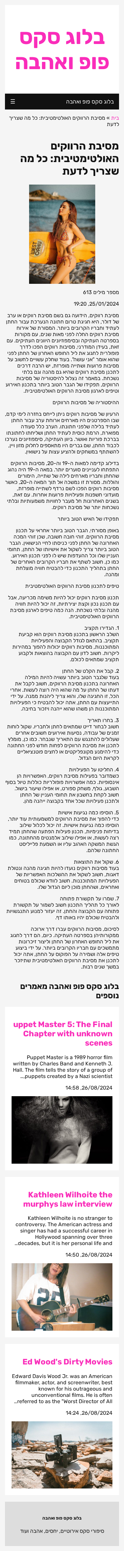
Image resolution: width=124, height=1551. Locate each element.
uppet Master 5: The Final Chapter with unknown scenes (62, 1034)
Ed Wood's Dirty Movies (67, 1361)
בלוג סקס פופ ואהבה (62, 49)
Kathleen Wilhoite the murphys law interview (67, 1199)
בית (115, 118)
